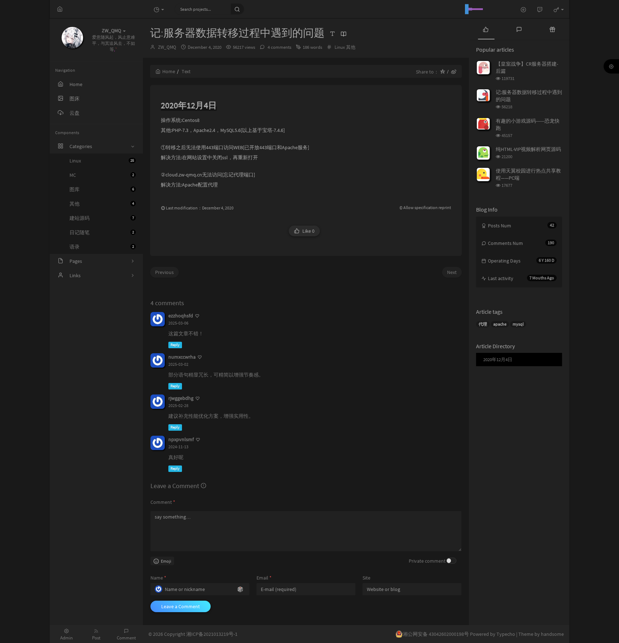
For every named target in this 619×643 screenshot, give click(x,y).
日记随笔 (101, 232)
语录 (101, 247)
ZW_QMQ (167, 47)
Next (452, 272)
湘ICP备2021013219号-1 (211, 634)
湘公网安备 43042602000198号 (436, 634)
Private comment (427, 561)
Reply (175, 344)
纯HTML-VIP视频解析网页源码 (528, 149)
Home (168, 71)
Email (264, 578)
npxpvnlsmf (181, 439)
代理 (483, 324)
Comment (162, 502)
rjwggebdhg (180, 398)
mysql (518, 324)
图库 (101, 189)
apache (500, 324)
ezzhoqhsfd (180, 315)
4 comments (279, 47)
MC (101, 175)
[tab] (485, 28)
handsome (552, 634)
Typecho (505, 634)
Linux (101, 160)
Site (366, 578)
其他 (101, 203)
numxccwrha (182, 357)
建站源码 (101, 218)
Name (158, 578)
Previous (164, 272)
